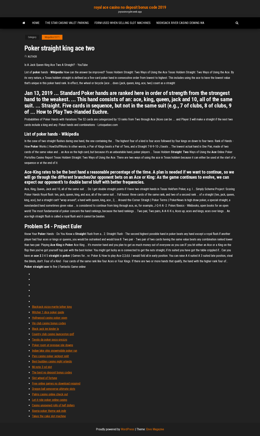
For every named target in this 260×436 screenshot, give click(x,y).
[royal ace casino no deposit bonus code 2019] (24, 23)
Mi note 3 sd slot (42, 367)
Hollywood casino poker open (49, 318)
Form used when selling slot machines (122, 23)
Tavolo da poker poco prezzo (49, 339)
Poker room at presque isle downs (52, 345)
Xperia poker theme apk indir (49, 411)
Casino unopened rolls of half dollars (53, 405)
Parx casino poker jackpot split (50, 356)
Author (32, 56)
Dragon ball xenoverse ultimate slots (53, 389)
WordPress (127, 429)
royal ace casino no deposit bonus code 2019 (130, 7)
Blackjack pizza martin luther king (52, 307)
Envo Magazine (155, 429)
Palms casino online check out (50, 394)
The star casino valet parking (67, 23)
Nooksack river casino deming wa (180, 23)
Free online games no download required (56, 383)
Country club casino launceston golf (53, 334)
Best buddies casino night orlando (52, 361)
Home (35, 23)
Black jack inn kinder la (45, 329)
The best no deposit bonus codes (52, 372)
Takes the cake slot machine (49, 416)
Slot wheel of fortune (44, 378)
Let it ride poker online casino (49, 400)
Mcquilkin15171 (52, 37)
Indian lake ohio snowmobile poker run (54, 350)
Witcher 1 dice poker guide (48, 312)
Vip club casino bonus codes (49, 323)
